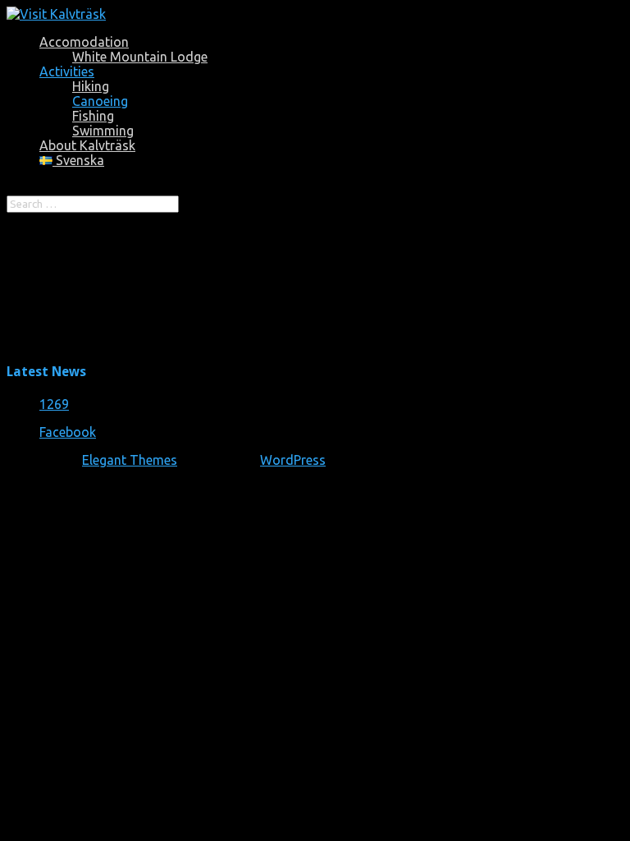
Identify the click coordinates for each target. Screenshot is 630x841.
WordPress (293, 460)
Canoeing (100, 101)
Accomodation (84, 41)
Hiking (90, 86)
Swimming (103, 130)
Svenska (78, 160)
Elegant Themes (129, 460)
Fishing (93, 115)
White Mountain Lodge (140, 56)
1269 (54, 404)
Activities (66, 71)
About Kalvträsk (87, 145)
